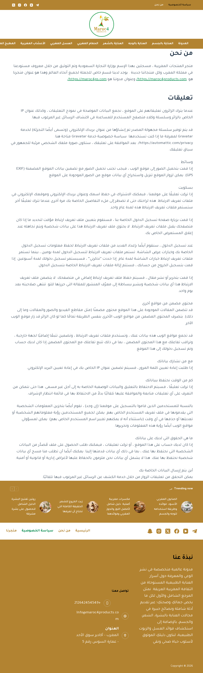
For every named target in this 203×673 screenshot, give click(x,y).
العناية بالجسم (162, 43)
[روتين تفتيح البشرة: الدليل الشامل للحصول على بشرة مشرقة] (45, 507)
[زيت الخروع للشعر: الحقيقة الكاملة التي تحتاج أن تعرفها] (93, 507)
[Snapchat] (149, 531)
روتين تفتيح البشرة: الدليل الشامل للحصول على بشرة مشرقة (23, 507)
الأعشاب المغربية (32, 43)
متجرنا (11, 531)
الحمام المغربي (87, 43)
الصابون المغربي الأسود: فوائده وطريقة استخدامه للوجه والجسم (165, 507)
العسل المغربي (61, 43)
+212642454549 (87, 603)
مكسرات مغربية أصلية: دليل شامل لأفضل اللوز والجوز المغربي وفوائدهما (118, 507)
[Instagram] (19, 5)
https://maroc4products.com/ (161, 80)
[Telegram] (37, 5)
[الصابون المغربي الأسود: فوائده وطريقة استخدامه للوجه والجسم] (187, 507)
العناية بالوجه (137, 43)
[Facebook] (25, 5)
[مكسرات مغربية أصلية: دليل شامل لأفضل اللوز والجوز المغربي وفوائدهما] (140, 507)
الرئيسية (82, 531)
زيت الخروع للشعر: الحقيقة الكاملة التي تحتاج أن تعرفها (70, 506)
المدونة (183, 43)
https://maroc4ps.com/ (87, 80)
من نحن (158, 5)
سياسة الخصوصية (179, 5)
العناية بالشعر (113, 43)
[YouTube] (31, 5)
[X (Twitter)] (13, 5)
